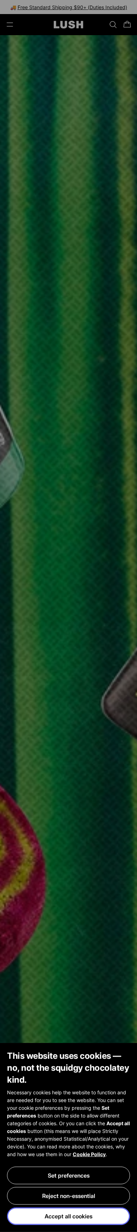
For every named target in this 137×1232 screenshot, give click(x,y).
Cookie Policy (89, 1154)
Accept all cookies (68, 1216)
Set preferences (69, 1175)
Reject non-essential (68, 1195)
